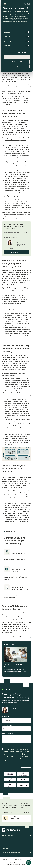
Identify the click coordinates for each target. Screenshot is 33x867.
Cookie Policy (18, 859)
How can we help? (8, 733)
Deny (16, 66)
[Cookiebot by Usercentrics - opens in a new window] (23, 4)
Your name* (5, 717)
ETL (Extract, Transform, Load (14, 145)
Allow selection (17, 61)
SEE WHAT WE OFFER (16, 252)
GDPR (30, 859)
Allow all (17, 57)
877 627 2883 (14, 819)
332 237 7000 (8, 812)
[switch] (27, 37)
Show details (22, 52)
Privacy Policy (5, 859)
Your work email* (7, 725)
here (22, 761)
